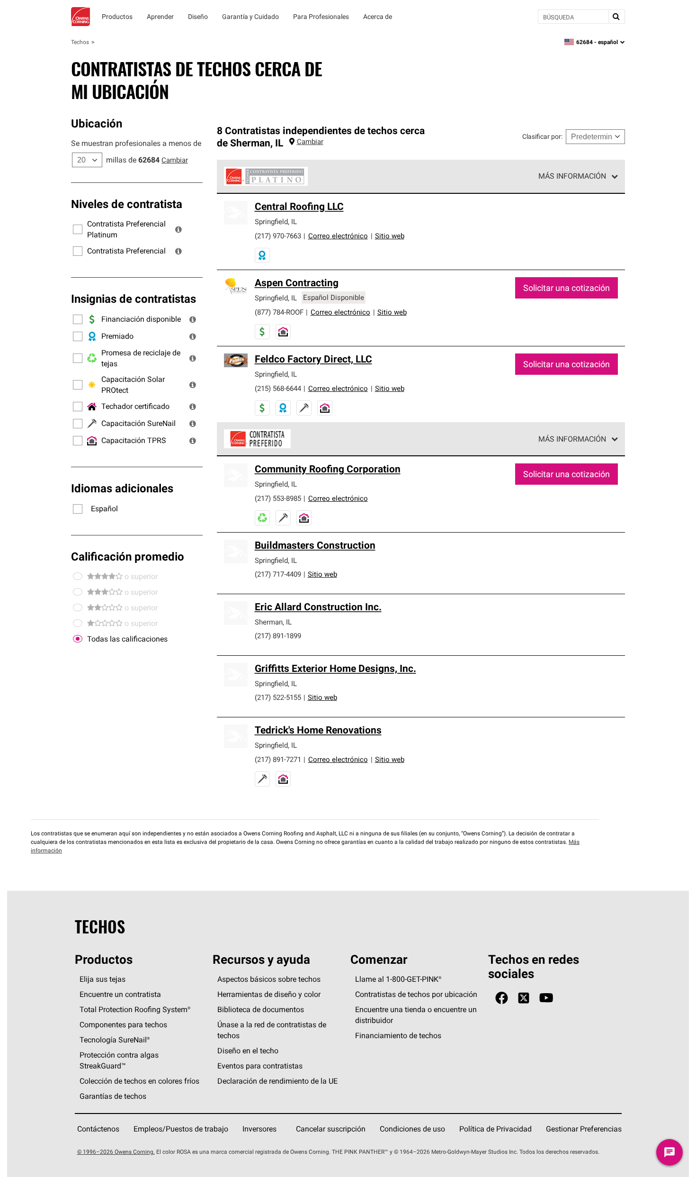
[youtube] (546, 998)
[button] (178, 229)
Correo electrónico (338, 235)
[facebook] (502, 998)
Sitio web (389, 235)
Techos (80, 41)
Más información (572, 176)
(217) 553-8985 (278, 498)
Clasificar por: (542, 136)
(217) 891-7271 (278, 759)
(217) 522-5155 (278, 697)
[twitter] (524, 998)
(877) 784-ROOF (279, 312)
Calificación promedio (127, 556)
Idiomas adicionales (122, 488)
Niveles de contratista (126, 204)
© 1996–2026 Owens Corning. (116, 1151)
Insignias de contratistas (133, 298)
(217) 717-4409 (278, 574)
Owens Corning (80, 16)
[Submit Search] (616, 16)
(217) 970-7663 (278, 235)
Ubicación (96, 123)
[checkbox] (78, 639)
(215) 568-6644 (278, 388)
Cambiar (174, 159)
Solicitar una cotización (566, 287)
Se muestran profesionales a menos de (136, 143)
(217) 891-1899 (278, 635)
